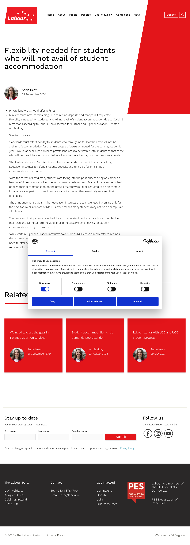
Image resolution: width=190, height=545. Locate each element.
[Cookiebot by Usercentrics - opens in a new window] (146, 241)
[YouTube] (168, 434)
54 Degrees (178, 535)
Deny (52, 301)
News (137, 14)
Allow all (137, 301)
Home (50, 14)
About (61, 14)
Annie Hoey (29, 89)
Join (100, 499)
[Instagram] (158, 434)
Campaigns (123, 14)
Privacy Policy (127, 448)
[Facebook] (148, 434)
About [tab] (139, 251)
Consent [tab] (50, 251)
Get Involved (102, 14)
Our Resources (107, 504)
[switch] (78, 289)
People (73, 14)
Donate (171, 14)
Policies (86, 14)
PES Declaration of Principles (165, 501)
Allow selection (95, 301)
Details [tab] (95, 251)
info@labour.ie (70, 495)
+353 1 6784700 (67, 490)
